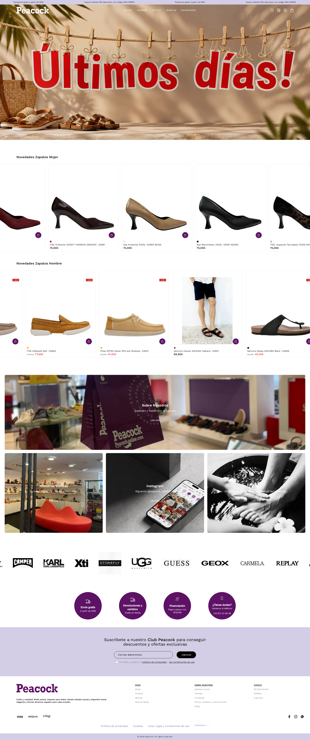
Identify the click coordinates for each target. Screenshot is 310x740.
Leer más (155, 420)
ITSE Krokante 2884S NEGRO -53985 (240, 244)
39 (36, 167)
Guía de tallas (142, 702)
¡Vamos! (186, 654)
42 (141, 273)
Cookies (138, 726)
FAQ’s (197, 706)
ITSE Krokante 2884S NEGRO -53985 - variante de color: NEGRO (221, 242)
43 (77, 273)
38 (29, 167)
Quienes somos (202, 689)
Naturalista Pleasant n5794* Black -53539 (67, 351)
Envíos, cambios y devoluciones (210, 702)
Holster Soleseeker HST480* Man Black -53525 (217, 351)
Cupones (258, 698)
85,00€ (77, 247)
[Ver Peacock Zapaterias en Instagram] (296, 717)
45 (161, 273)
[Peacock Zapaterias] (32, 10)
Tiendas (198, 693)
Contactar (199, 698)
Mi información (261, 689)
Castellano (200, 725)
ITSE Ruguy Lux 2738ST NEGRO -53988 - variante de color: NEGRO (74, 242)
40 (43, 167)
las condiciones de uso (182, 662)
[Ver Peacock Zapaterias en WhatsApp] (302, 717)
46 (235, 273)
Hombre (139, 693)
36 (16, 167)
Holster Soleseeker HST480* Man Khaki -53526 (144, 351)
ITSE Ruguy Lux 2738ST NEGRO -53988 (94, 244)
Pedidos (258, 693)
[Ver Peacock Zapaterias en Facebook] (289, 717)
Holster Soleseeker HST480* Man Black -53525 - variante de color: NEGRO (192, 348)
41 (50, 167)
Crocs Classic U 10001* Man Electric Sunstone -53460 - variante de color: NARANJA (266, 348)
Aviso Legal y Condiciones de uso (168, 726)
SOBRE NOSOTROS (204, 685)
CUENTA (258, 685)
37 (23, 167)
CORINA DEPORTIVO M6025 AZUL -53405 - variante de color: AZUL (294, 242)
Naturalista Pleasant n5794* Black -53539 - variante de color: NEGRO (45, 348)
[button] (157, 10)
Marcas (138, 698)
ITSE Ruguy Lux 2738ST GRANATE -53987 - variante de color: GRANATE (147, 242)
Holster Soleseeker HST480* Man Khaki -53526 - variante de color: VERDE (119, 348)
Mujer (138, 689)
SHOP (138, 685)
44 (84, 273)
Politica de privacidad (114, 726)
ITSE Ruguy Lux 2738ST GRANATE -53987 (169, 244)
